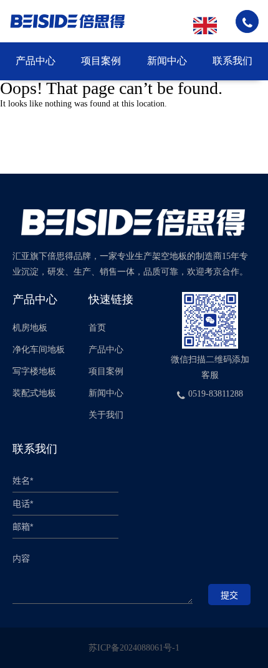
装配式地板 (34, 393)
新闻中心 (167, 60)
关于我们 (106, 415)
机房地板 (29, 327)
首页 (97, 327)
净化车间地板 (38, 349)
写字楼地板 (34, 371)
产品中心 (35, 60)
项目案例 (101, 60)
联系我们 (232, 60)
